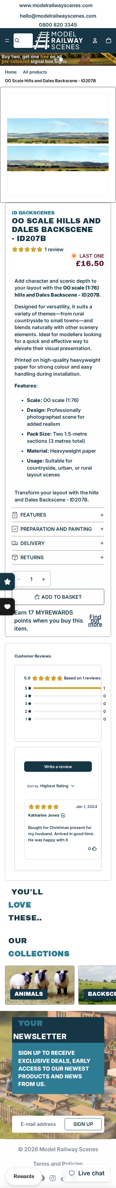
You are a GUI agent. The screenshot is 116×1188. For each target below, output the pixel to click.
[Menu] (7, 40)
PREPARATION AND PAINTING (56, 529)
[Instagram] (52, 1178)
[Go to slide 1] (55, 59)
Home (11, 72)
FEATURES (33, 515)
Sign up (83, 1124)
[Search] (17, 40)
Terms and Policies (58, 1164)
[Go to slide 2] (61, 59)
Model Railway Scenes (68, 1149)
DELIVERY (32, 543)
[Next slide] (103, 985)
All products (35, 72)
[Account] (95, 40)
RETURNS (32, 557)
